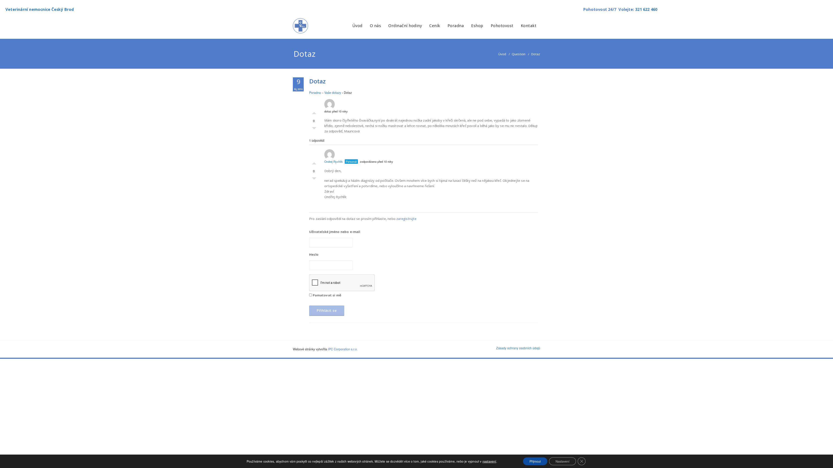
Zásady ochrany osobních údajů (518, 348)
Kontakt (529, 25)
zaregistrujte (406, 218)
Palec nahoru (314, 112)
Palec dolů (314, 129)
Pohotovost (502, 25)
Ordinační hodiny (405, 25)
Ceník (434, 25)
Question (518, 54)
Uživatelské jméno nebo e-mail (334, 231)
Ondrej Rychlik (333, 161)
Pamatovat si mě (326, 295)
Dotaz (317, 81)
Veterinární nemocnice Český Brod (39, 9)
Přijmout (535, 461)
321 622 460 (646, 9)
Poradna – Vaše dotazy (325, 92)
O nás (375, 25)
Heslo (313, 254)
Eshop (477, 25)
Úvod (357, 25)
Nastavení (562, 461)
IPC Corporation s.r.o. (343, 349)
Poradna (456, 25)
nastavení (489, 461)
